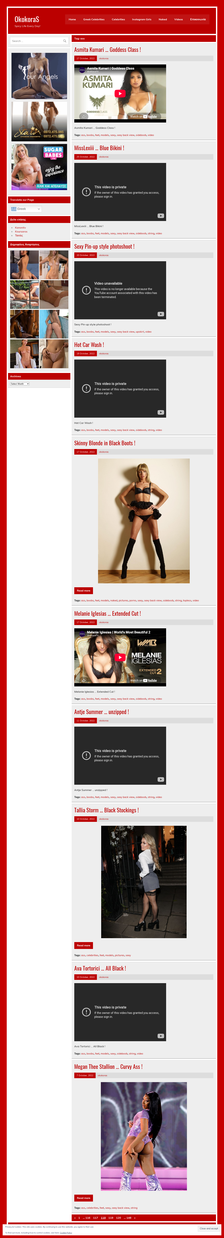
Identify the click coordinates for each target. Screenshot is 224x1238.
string (151, 233)
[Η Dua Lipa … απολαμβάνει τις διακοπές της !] (24, 294)
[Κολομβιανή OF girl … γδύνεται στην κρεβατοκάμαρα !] (24, 264)
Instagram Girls (141, 19)
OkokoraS (27, 19)
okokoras (104, 58)
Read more (83, 590)
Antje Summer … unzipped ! (101, 711)
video (151, 135)
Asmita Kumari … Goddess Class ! (107, 49)
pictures (123, 600)
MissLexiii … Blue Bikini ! (99, 148)
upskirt (140, 331)
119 (110, 1217)
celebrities (92, 955)
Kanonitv (20, 227)
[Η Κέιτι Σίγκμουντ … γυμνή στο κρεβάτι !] (54, 294)
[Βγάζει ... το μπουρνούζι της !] (24, 353)
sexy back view (125, 135)
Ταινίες (19, 235)
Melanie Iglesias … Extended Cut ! (107, 613)
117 (95, 1217)
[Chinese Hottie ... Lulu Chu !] (54, 353)
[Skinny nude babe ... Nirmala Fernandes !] (24, 324)
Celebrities (118, 19)
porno (132, 600)
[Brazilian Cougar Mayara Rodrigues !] (54, 324)
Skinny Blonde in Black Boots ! (104, 443)
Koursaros (21, 231)
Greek (21, 209)
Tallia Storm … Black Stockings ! (106, 810)
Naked (163, 19)
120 (118, 1217)
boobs (90, 135)
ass (83, 135)
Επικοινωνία (198, 19)
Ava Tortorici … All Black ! (100, 968)
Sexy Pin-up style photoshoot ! (104, 246)
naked (113, 600)
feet (97, 135)
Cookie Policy (66, 1232)
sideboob (141, 135)
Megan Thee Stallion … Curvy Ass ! (108, 1066)
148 (128, 1217)
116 (87, 1217)
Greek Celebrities (93, 19)
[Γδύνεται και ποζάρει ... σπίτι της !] (54, 264)
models (105, 135)
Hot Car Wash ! (89, 344)
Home (72, 19)
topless (187, 600)
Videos (178, 19)
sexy (113, 135)
